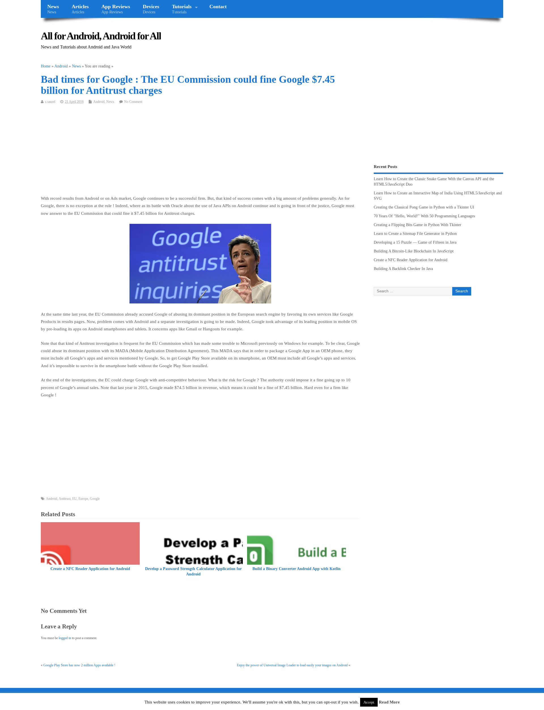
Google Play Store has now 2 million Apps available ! (79, 665)
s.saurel (50, 102)
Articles (80, 9)
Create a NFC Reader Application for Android (90, 569)
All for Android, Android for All (101, 36)
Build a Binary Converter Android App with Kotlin (296, 569)
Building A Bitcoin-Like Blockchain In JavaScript (414, 251)
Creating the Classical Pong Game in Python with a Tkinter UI (424, 207)
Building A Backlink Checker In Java (403, 269)
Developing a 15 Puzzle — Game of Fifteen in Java (415, 242)
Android (99, 102)
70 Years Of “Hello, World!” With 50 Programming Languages (424, 216)
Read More (389, 702)
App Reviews (115, 9)
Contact (218, 6)
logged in (65, 638)
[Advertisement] (200, 152)
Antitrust (65, 499)
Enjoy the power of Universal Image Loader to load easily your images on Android (292, 665)
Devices (151, 9)
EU (74, 499)
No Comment (133, 102)
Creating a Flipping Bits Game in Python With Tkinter (417, 225)
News (53, 9)
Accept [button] (369, 702)
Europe (83, 499)
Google (95, 499)
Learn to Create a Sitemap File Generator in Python (415, 233)
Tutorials (182, 9)
